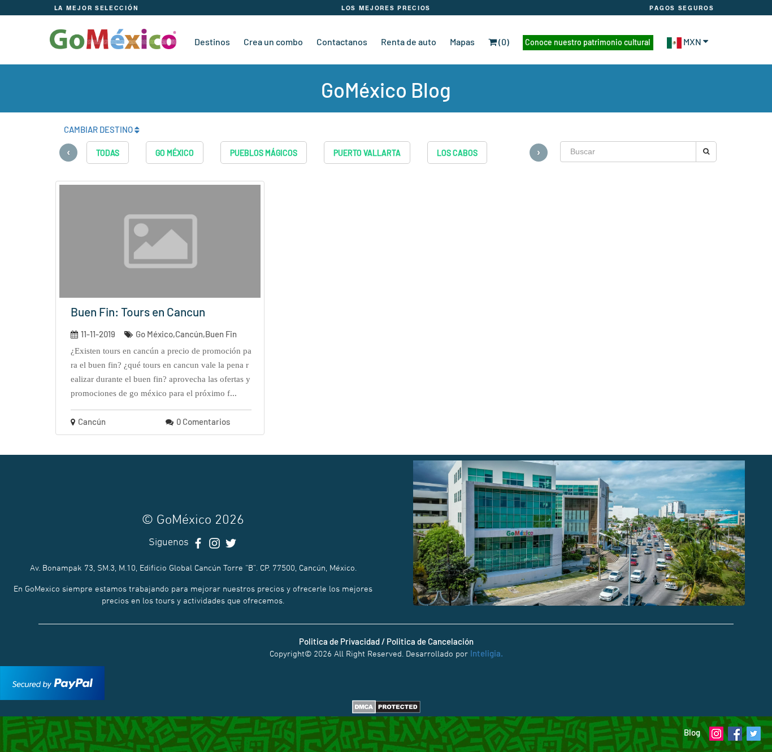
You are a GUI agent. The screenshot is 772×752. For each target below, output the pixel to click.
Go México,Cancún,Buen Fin (186, 334)
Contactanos (341, 41)
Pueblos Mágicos (263, 153)
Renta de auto (408, 41)
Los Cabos (457, 153)
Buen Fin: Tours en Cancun (138, 312)
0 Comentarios (203, 421)
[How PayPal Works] (52, 682)
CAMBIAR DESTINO (99, 129)
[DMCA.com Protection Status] (386, 706)
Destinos (212, 41)
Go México (174, 153)
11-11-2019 (98, 334)
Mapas (462, 41)
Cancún (92, 421)
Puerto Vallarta (367, 153)
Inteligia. (486, 653)
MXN (692, 41)
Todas (107, 153)
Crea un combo (273, 41)
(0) (503, 41)
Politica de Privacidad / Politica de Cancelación (386, 641)
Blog (692, 732)
